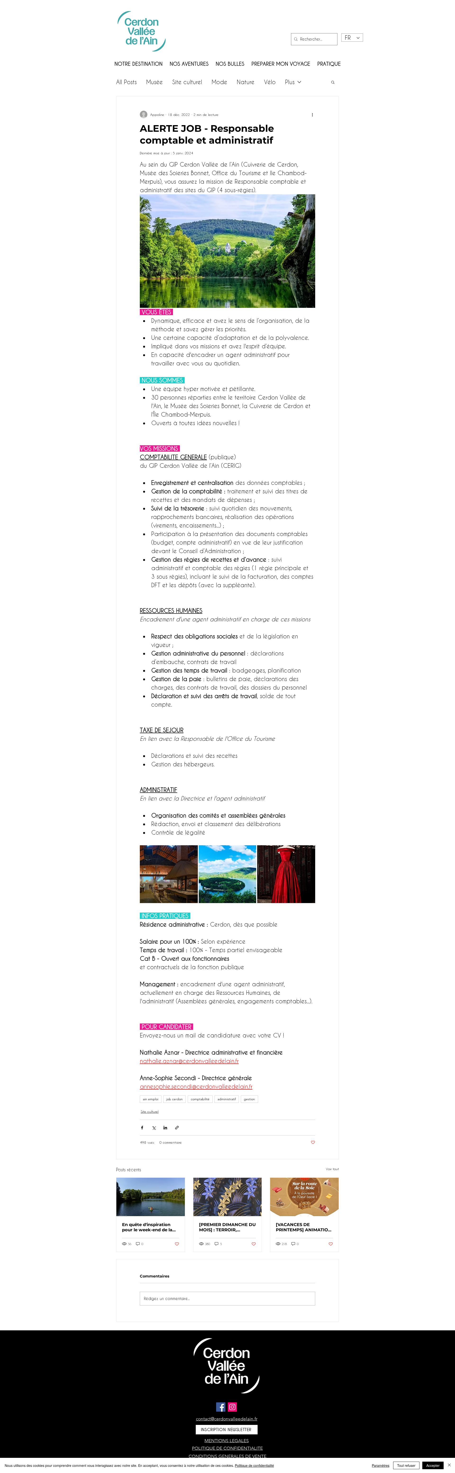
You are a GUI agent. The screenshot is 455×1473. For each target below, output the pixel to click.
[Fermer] (449, 1465)
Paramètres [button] (380, 1465)
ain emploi (150, 1099)
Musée (154, 82)
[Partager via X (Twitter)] (153, 1127)
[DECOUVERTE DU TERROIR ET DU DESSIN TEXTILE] (227, 1197)
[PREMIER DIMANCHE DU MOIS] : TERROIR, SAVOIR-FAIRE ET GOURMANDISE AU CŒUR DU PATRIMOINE (227, 1227)
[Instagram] (232, 1407)
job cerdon (174, 1099)
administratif (227, 1099)
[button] (333, 82)
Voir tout (332, 1169)
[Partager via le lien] (177, 1127)
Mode (219, 82)
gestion (249, 1099)
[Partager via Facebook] (142, 1127)
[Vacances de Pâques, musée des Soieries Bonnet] (304, 1197)
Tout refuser (406, 1465)
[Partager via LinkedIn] (165, 1127)
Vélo (270, 82)
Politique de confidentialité (254, 1465)
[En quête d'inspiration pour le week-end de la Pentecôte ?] (150, 1197)
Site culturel (187, 82)
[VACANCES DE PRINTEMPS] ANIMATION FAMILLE (304, 1227)
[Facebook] (220, 1407)
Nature (246, 82)
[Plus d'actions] (312, 114)
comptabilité (200, 1099)
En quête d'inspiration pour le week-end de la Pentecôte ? (147, 1227)
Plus (290, 82)
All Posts (126, 82)
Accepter (433, 1465)
